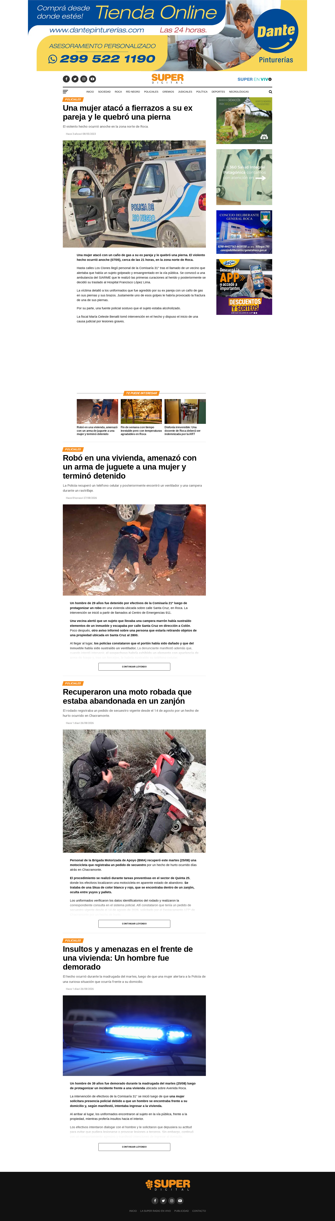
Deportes (218, 91)
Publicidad (181, 1210)
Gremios (168, 91)
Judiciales (185, 91)
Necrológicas (239, 91)
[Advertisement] (141, 361)
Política (201, 91)
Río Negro (133, 91)
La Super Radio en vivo (155, 1210)
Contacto (199, 1210)
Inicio (90, 91)
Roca (118, 91)
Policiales (151, 91)
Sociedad (104, 91)
